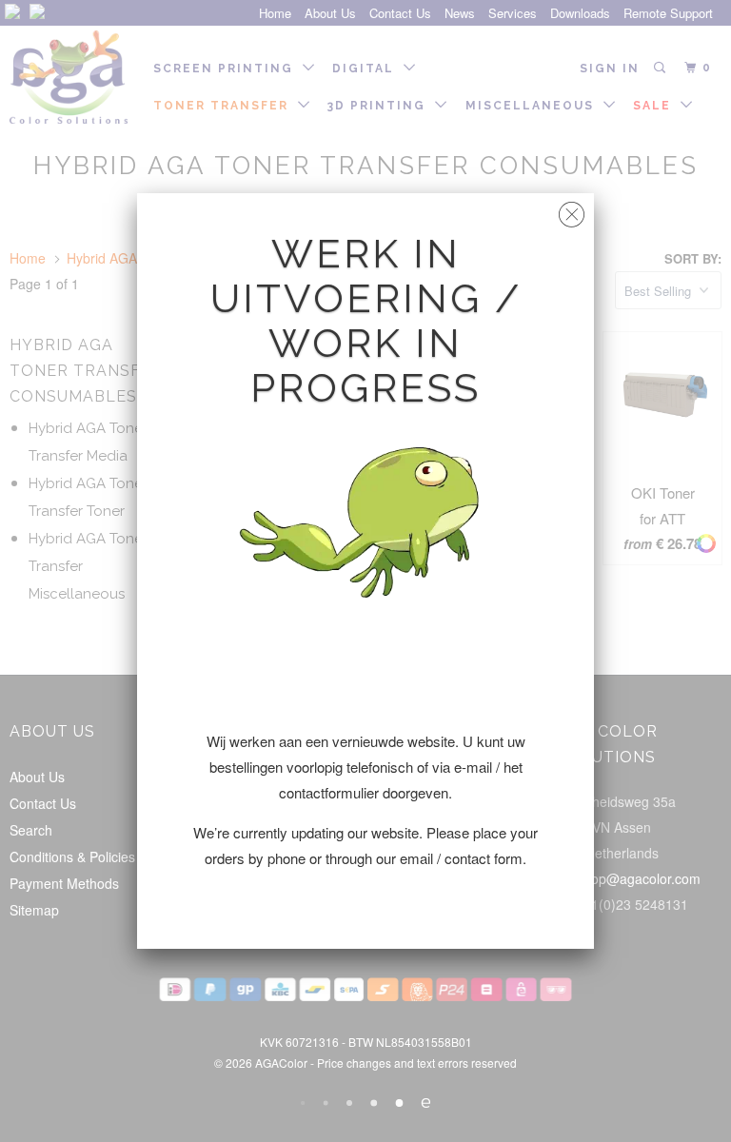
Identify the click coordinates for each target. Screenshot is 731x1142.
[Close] (571, 209)
